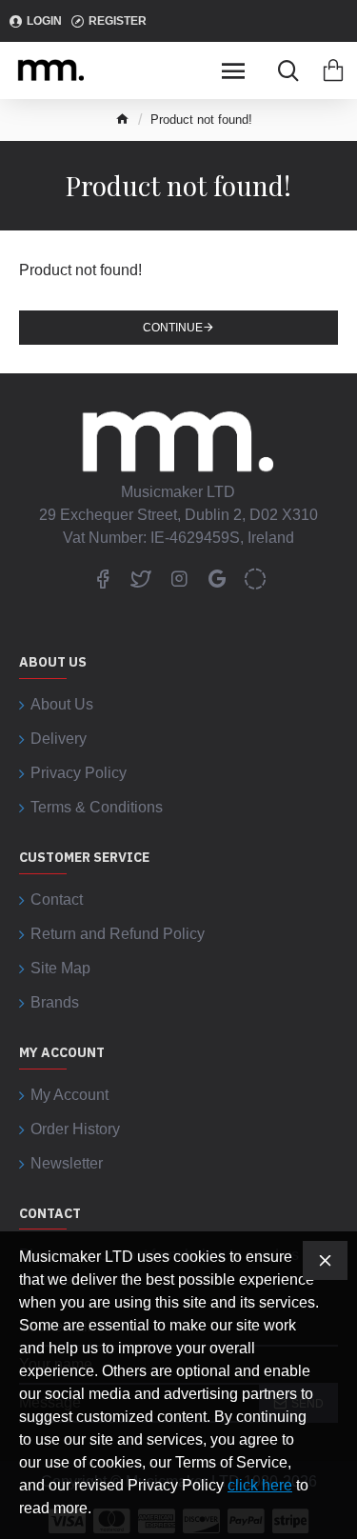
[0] (333, 70)
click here (260, 1485)
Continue (173, 327)
